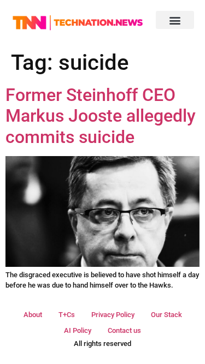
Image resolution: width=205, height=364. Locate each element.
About (33, 315)
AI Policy (77, 330)
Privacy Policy (112, 315)
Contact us (124, 330)
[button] (175, 20)
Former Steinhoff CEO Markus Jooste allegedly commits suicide (100, 116)
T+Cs (66, 315)
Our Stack (166, 315)
